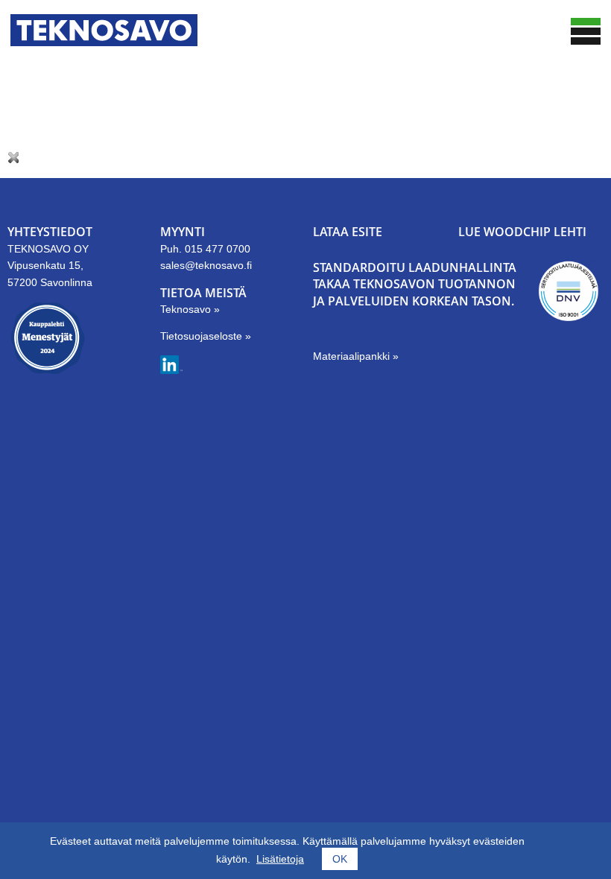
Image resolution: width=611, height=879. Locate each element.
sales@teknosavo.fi (206, 265)
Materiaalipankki (353, 356)
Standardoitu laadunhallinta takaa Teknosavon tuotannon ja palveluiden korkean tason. (414, 284)
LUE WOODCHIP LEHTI (522, 231)
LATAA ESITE (347, 231)
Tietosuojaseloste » (205, 336)
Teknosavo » (190, 309)
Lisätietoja (280, 859)
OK (339, 859)
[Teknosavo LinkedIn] (171, 370)
